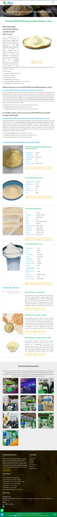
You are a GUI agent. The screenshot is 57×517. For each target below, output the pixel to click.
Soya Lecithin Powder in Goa (34, 244)
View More (6, 470)
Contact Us (33, 464)
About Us (32, 458)
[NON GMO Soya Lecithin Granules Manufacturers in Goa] (13, 323)
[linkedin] (3, 506)
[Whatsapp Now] (2, 510)
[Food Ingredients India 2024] (28, 420)
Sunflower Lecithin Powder (10, 485)
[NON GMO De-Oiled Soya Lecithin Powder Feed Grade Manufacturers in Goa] (13, 159)
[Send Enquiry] (2, 514)
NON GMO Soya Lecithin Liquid (35, 292)
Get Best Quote (31, 168)
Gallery (32, 462)
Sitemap (32, 466)
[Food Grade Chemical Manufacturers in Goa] (13, 190)
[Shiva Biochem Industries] (8, 3)
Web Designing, (26, 515)
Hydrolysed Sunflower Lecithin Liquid (13, 489)
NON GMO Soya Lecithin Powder (12, 483)
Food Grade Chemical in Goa (34, 178)
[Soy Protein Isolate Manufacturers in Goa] (13, 221)
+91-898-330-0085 (9, 504)
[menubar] (53, 2)
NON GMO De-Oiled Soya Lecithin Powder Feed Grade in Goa (38, 147)
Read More (29, 308)
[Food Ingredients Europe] (10, 386)
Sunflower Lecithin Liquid (10, 487)
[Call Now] (55, 514)
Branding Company (44, 515)
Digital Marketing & (34, 515)
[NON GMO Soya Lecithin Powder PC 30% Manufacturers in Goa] (13, 346)
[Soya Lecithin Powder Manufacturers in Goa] (13, 256)
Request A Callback (45, 168)
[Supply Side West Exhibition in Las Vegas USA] (46, 403)
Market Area (33, 468)
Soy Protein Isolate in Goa (33, 208)
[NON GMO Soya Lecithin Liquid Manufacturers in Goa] (13, 301)
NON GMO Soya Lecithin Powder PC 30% (38, 338)
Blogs (32, 460)
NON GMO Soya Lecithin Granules (35, 315)
